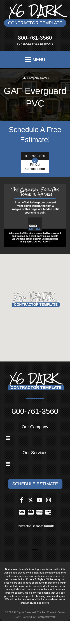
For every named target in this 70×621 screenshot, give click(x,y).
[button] (35, 23)
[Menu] (8, 438)
